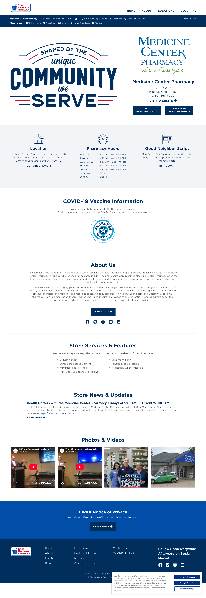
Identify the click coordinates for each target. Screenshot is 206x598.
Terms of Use (99, 573)
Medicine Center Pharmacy (23, 18)
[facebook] (87, 322)
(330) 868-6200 (85, 18)
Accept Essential (187, 583)
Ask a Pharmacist (85, 562)
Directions (117, 18)
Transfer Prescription (178, 110)
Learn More (101, 526)
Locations (166, 10)
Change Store (189, 18)
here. (145, 212)
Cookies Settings (187, 589)
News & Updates (82, 23)
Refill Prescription (145, 110)
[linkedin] (119, 322)
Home (131, 10)
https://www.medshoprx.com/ (57, 413)
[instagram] (103, 322)
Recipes (79, 558)
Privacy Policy (87, 573)
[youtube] (111, 322)
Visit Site (102, 18)
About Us (50, 23)
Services (64, 23)
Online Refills (34, 23)
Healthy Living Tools (87, 553)
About (147, 10)
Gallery (98, 23)
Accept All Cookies (187, 577)
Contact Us (101, 311)
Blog (184, 10)
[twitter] (95, 322)
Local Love (81, 548)
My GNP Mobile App (125, 553)
